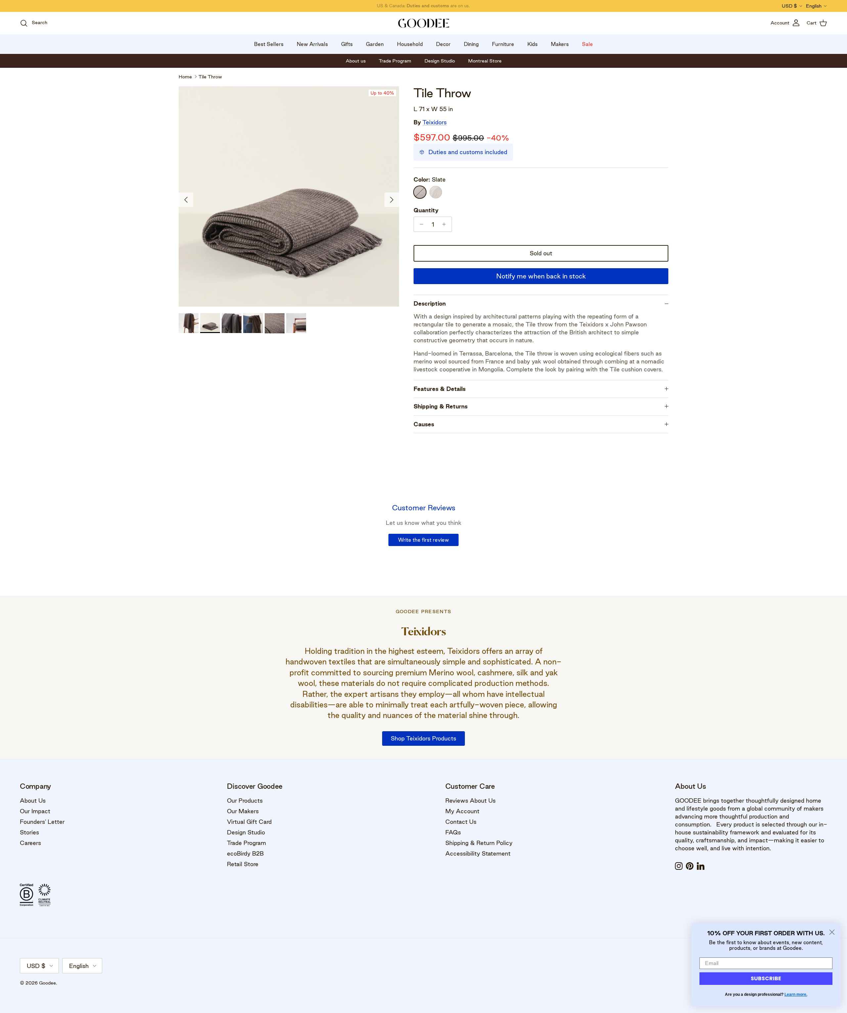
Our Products (245, 800)
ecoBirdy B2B (245, 853)
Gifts (347, 44)
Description (430, 303)
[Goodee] (423, 23)
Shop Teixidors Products (423, 738)
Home (185, 76)
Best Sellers (269, 44)
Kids (532, 44)
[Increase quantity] (446, 224)
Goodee (47, 983)
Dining (471, 44)
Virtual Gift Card (249, 822)
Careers (30, 843)
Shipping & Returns (441, 406)
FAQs (453, 832)
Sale (587, 44)
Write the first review (423, 540)
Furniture (503, 44)
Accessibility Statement (478, 853)
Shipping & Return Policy (479, 843)
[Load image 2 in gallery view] (289, 196)
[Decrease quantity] (419, 224)
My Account (462, 811)
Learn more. (795, 994)
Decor (443, 44)
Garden (375, 44)
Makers (560, 44)
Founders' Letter (42, 822)
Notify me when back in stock (541, 276)
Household (410, 44)
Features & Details (440, 389)
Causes (424, 424)
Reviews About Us (470, 800)
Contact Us (460, 822)
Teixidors (435, 122)
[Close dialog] (832, 932)
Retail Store (242, 864)
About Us (33, 800)
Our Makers (243, 811)
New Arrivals (312, 44)
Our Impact (35, 811)
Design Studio (246, 832)
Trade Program (246, 843)
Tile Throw (210, 76)
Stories (29, 832)
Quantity (426, 210)
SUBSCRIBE (766, 978)
